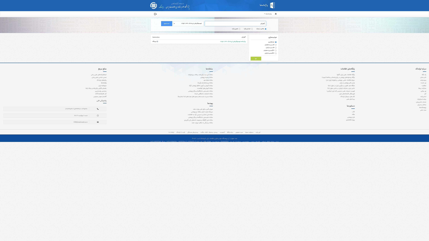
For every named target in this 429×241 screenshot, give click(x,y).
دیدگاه (154, 41)
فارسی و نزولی (270, 47)
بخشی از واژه (260, 29)
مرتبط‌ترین (271, 42)
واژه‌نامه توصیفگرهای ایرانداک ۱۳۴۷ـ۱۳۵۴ (233, 41)
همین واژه (235, 29)
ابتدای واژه (247, 29)
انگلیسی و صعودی (269, 50)
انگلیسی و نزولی (269, 53)
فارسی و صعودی (269, 45)
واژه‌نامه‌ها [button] (268, 14)
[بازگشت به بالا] (424, 235)
